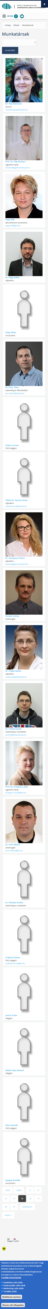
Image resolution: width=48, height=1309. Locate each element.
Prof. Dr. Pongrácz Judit (16, 787)
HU (8, 16)
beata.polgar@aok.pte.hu (16, 677)
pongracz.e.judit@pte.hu (15, 792)
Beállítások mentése (11, 1297)
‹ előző (18, 1190)
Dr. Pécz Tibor (12, 387)
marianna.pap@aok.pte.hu (16, 109)
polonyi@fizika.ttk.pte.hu (15, 735)
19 (14, 1206)
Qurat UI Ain (11, 1015)
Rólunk (16, 25)
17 (38, 1198)
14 (14, 1198)
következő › (27, 1206)
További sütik (10, 1291)
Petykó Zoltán (12, 616)
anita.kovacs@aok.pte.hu (16, 506)
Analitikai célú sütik (13, 1282)
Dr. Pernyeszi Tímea (15, 558)
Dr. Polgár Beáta (13, 671)
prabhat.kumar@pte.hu (15, 963)
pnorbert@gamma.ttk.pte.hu (17, 167)
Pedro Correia (12, 445)
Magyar (10, 1241)
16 (30, 1198)
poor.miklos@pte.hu (14, 850)
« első (7, 1190)
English (16, 1241)
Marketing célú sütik (13, 1288)
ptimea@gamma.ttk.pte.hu (16, 564)
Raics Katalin (11, 1125)
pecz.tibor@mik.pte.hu (14, 393)
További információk (11, 1277)
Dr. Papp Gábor (12, 277)
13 (6, 1198)
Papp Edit (10, 219)
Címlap (8, 25)
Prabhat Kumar (12, 957)
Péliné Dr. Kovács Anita (16, 500)
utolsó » (8, 1215)
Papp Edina (10, 332)
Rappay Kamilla (12, 1180)
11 (30, 1190)
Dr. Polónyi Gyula (13, 729)
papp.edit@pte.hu (12, 225)
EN (11, 16)
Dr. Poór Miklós (12, 844)
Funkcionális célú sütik (14, 1285)
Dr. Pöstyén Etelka (14, 902)
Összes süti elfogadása (13, 1305)
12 (38, 1190)
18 (6, 1206)
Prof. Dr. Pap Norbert (15, 161)
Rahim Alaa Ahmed (14, 1070)
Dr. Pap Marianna (13, 103)
